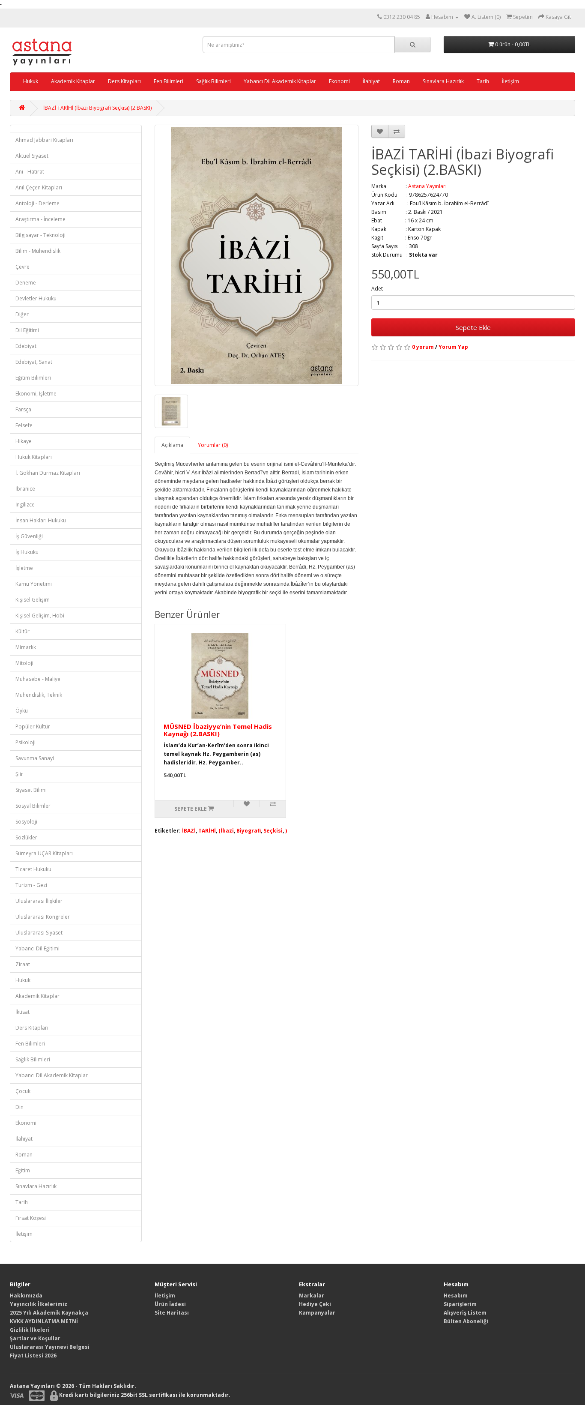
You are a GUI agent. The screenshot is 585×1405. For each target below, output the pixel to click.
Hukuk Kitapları (33, 457)
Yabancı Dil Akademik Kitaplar (280, 81)
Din (19, 1107)
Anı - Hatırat (29, 171)
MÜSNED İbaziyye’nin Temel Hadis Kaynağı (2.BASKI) (218, 730)
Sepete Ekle (473, 327)
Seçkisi (273, 830)
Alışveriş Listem (465, 1312)
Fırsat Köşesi (30, 1218)
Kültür (22, 631)
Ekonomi (339, 81)
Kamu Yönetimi (33, 583)
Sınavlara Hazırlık (443, 81)
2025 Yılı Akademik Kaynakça (49, 1312)
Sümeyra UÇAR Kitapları (44, 853)
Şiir (19, 774)
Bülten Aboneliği (466, 1321)
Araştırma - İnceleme (40, 219)
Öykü (21, 710)
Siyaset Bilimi (31, 790)
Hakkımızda (26, 1295)
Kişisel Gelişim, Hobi (39, 615)
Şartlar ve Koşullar (35, 1338)
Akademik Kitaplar (73, 81)
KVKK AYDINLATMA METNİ (44, 1321)
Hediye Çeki (315, 1304)
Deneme (25, 282)
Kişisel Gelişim (32, 599)
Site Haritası (172, 1312)
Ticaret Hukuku (33, 869)
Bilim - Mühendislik (37, 251)
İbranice (25, 488)
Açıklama (172, 445)
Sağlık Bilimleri (213, 81)
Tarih (483, 81)
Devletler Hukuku (36, 298)
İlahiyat (371, 81)
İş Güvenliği (29, 536)
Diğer (22, 314)
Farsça (23, 409)
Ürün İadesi (170, 1304)
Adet (377, 288)
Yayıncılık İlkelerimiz (38, 1304)
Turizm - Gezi (31, 885)
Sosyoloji (26, 821)
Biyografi (248, 830)
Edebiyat (25, 346)
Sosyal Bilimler (33, 805)
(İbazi (226, 830)
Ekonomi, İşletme (36, 393)
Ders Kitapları (124, 81)
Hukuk (30, 81)
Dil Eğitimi (27, 330)
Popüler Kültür (32, 726)
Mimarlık (25, 647)
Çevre (22, 266)
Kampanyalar (317, 1312)
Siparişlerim (460, 1304)
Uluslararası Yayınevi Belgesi (50, 1347)
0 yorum (423, 347)
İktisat (22, 1012)
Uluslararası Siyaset (39, 932)
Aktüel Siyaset (31, 155)
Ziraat (22, 964)
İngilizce (25, 504)
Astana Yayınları (427, 186)
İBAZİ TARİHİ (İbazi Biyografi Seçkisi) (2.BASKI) (97, 107)
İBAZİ (189, 830)
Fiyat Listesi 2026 (33, 1355)
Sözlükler (26, 837)
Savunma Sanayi (34, 758)
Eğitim (22, 1170)
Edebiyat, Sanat (33, 361)
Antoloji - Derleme (37, 203)
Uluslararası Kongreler (42, 916)
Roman (401, 81)
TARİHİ (207, 830)
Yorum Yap (453, 347)
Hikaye (23, 441)
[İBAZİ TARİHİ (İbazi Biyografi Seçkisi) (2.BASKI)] (256, 255)
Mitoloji (24, 663)
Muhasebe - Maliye (37, 679)
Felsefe (24, 425)
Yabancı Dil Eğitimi (37, 948)
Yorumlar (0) (213, 445)
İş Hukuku (27, 552)
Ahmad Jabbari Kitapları (44, 140)
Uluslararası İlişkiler (39, 901)
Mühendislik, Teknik (38, 694)
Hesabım (456, 1295)
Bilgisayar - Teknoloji (40, 235)
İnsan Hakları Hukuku (40, 520)
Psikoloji (25, 742)
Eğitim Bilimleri (33, 377)
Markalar (311, 1295)
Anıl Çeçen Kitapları (38, 187)
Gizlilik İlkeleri (30, 1329)
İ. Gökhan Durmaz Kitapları (47, 472)
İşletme (24, 568)
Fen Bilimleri (168, 81)
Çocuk (22, 1091)
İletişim (510, 81)
